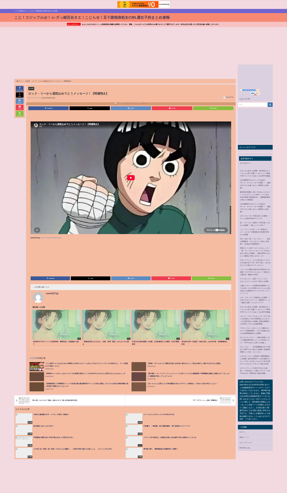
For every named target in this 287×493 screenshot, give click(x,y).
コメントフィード (245, 442)
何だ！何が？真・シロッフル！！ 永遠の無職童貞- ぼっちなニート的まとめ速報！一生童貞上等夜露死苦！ (255, 241)
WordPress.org (244, 448)
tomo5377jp (229, 97)
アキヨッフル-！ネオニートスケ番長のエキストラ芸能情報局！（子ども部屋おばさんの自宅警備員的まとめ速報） (255, 330)
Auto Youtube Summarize (51, 238)
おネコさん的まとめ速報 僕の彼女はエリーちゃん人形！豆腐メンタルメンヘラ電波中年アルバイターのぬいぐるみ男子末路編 (255, 173)
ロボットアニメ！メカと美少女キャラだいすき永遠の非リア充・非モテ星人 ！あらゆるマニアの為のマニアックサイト (255, 262)
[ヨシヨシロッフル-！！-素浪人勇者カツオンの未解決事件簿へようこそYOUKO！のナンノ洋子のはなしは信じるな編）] (255, 340)
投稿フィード (244, 437)
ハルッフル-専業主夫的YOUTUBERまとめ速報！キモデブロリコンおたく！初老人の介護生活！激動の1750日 (255, 272)
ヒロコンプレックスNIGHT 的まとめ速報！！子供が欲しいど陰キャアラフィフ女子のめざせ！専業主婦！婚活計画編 (255, 370)
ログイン (242, 432)
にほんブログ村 (244, 99)
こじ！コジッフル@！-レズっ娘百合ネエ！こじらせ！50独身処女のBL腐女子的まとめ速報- (254, 232)
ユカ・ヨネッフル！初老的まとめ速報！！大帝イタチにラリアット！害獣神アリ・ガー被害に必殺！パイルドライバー (255, 300)
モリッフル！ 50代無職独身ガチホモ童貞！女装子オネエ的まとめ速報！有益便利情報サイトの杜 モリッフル (255, 349)
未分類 (31, 88)
